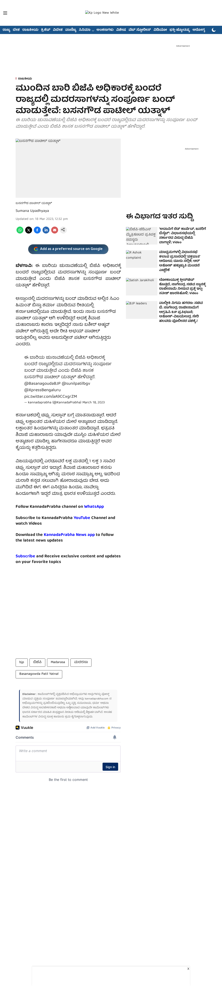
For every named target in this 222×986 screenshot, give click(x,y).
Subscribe (25, 556)
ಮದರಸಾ (81, 662)
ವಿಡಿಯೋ (160, 30)
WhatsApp (94, 507)
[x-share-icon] (28, 233)
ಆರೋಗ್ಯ (199, 30)
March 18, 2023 (93, 403)
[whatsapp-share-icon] (19, 233)
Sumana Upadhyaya (32, 211)
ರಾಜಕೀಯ (30, 30)
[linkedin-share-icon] (45, 233)
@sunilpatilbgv (76, 384)
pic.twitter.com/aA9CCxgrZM (50, 397)
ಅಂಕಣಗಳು (105, 30)
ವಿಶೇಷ (121, 30)
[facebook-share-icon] (37, 233)
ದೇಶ (16, 30)
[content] (90, 518)
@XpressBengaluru (42, 390)
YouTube (82, 518)
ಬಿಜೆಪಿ (37, 662)
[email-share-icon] (54, 233)
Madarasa (58, 662)
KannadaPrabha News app (69, 535)
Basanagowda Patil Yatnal (39, 674)
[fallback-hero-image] (141, 236)
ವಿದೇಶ (58, 30)
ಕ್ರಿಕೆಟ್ (45, 30)
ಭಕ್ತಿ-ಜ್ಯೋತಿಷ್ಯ (180, 30)
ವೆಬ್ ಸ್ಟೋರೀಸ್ (140, 30)
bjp (21, 662)
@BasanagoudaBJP (42, 384)
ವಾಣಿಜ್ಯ (70, 30)
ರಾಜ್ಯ (6, 30)
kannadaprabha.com (96, 698)
